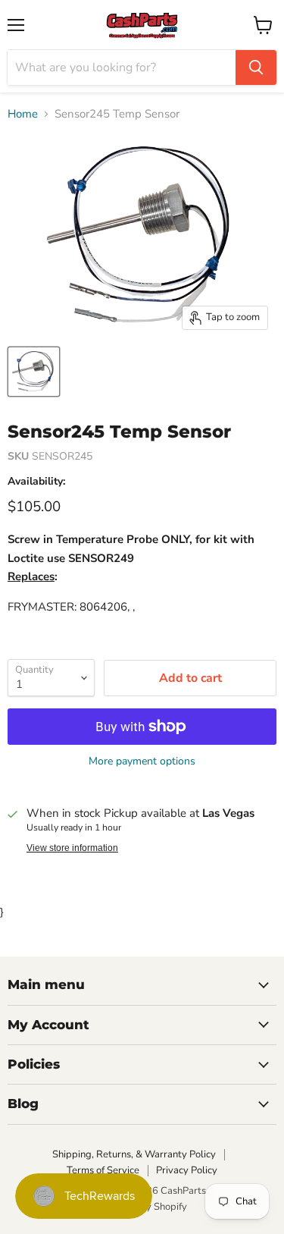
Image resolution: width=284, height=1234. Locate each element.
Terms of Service (103, 1170)
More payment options (142, 761)
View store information (72, 848)
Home (23, 114)
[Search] (256, 67)
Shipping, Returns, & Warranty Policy (134, 1154)
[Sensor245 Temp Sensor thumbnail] (33, 371)
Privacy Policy (186, 1170)
